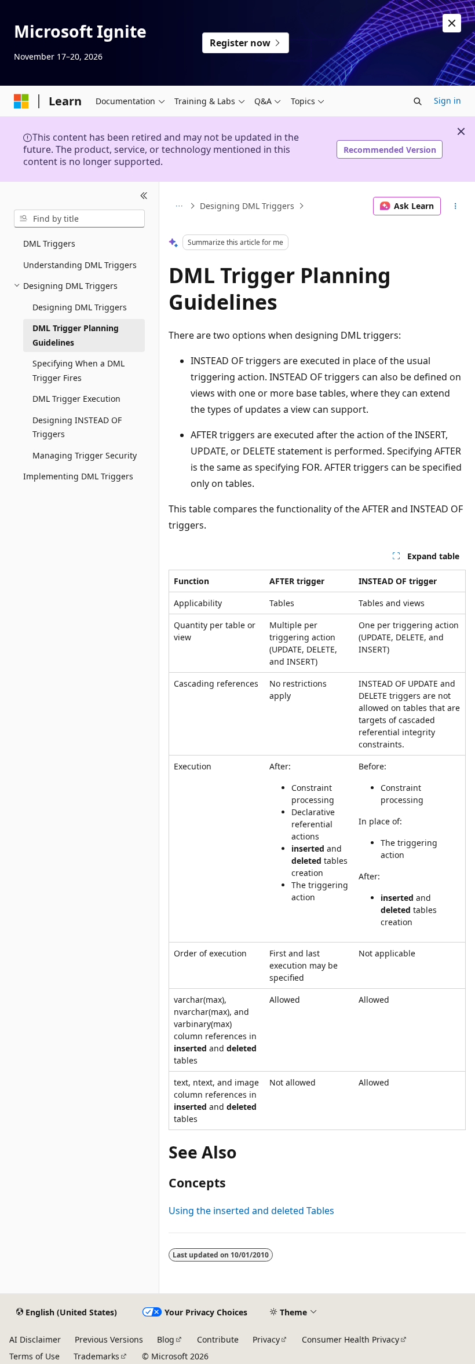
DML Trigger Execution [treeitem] (76, 398)
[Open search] (417, 101)
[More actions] (455, 206)
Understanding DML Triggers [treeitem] (80, 264)
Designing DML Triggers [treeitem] (79, 307)
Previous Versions (109, 1339)
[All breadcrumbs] (179, 206)
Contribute (218, 1339)
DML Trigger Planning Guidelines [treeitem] (75, 335)
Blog (165, 1339)
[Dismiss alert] (452, 23)
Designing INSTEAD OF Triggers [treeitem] (77, 427)
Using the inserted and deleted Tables (251, 1210)
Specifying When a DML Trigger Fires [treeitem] (78, 370)
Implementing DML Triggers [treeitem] (78, 476)
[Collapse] (144, 195)
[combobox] (79, 219)
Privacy (266, 1339)
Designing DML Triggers (247, 205)
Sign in (447, 100)
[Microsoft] (21, 101)
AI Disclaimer (35, 1339)
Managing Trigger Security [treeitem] (84, 455)
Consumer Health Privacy (350, 1339)
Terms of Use (34, 1356)
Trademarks (96, 1356)
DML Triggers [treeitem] (49, 243)
